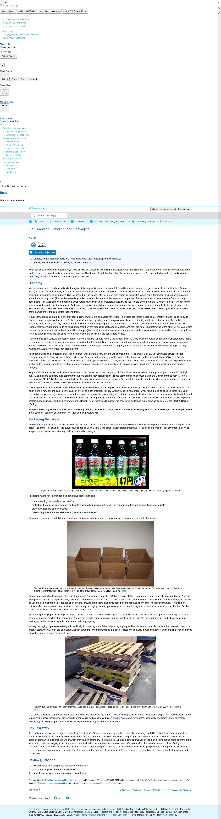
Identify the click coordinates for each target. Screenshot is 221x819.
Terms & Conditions (96, 815)
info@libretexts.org (167, 815)
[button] (10, 169)
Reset (4, 75)
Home (41, 221)
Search (33, 215)
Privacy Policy (79, 815)
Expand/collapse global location (190, 221)
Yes (60, 798)
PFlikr (36, 709)
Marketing (80, 221)
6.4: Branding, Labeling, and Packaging (58, 780)
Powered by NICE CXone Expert (69, 809)
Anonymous (43, 783)
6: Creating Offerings (145, 221)
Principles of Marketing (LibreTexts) (110, 221)
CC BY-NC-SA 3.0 (145, 780)
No (70, 798)
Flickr (176, 491)
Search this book (7, 47)
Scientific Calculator (15, 148)
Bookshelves (59, 221)
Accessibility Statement (116, 815)
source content (57, 783)
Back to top (33, 790)
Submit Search (8, 56)
